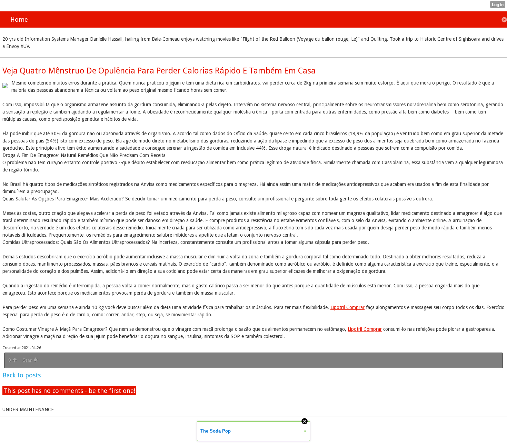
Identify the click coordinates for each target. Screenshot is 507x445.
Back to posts (21, 375)
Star (27, 360)
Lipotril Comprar (347, 307)
